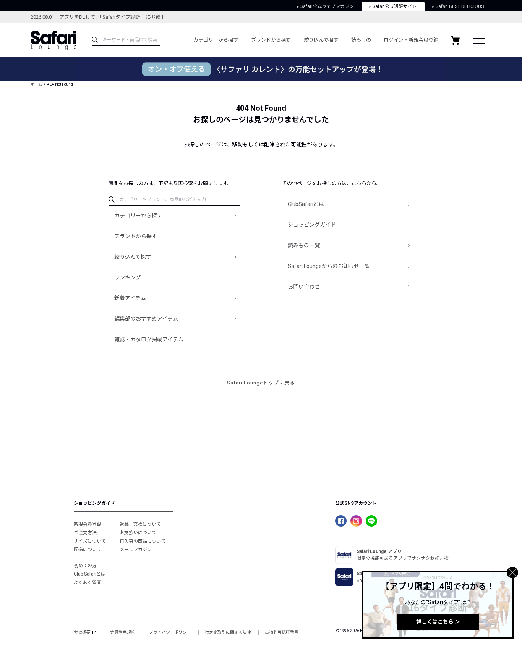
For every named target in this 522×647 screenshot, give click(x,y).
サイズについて (90, 541)
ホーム (36, 84)
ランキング (127, 277)
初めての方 (85, 565)
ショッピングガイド (312, 225)
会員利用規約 (122, 632)
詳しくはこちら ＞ (438, 622)
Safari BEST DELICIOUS (460, 6)
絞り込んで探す (321, 40)
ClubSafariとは (306, 204)
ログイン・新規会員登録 (411, 40)
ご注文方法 (85, 532)
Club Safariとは (89, 574)
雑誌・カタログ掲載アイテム (148, 339)
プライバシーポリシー (170, 632)
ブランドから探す (271, 40)
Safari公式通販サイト (395, 6)
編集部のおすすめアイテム (146, 319)
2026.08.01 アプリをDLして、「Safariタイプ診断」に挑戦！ (98, 17)
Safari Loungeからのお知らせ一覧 (329, 266)
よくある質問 (87, 582)
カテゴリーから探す (215, 40)
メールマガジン (136, 549)
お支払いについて (138, 532)
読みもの (361, 40)
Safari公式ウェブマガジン (327, 6)
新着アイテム (130, 298)
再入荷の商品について (142, 541)
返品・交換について (140, 524)
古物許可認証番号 (281, 632)
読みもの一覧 (304, 245)
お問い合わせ (304, 287)
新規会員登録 (87, 524)
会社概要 (82, 632)
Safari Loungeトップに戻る (261, 383)
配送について (87, 549)
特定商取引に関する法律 (228, 632)
